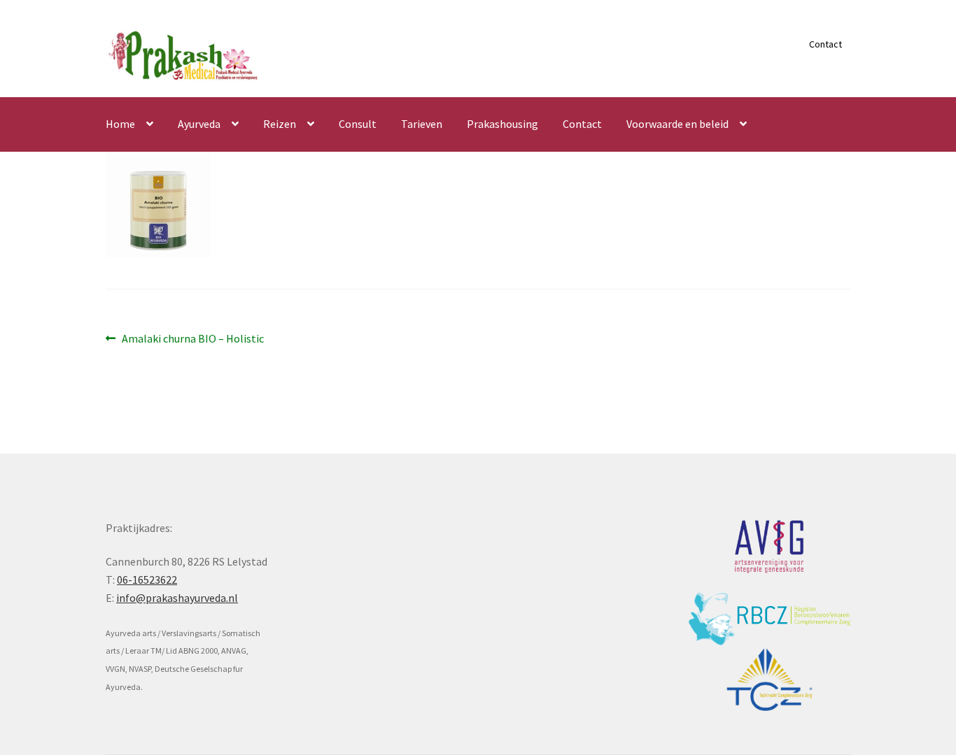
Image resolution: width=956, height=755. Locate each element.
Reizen (279, 124)
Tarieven (421, 124)
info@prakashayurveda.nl (177, 598)
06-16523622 (147, 580)
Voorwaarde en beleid (677, 124)
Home (120, 124)
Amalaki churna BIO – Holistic (192, 339)
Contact (825, 44)
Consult (358, 124)
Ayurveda (199, 124)
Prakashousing (502, 124)
